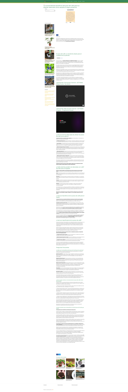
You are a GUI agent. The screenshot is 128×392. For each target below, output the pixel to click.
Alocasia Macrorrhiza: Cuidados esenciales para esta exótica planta (49, 95)
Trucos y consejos (70, 1)
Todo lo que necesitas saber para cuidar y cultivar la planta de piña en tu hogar (50, 104)
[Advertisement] (70, 28)
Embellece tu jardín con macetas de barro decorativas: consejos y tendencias (50, 91)
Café (44, 4)
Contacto (83, 1)
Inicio (66, 1)
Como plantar (75, 1)
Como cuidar (79, 1)
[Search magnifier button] (54, 10)
